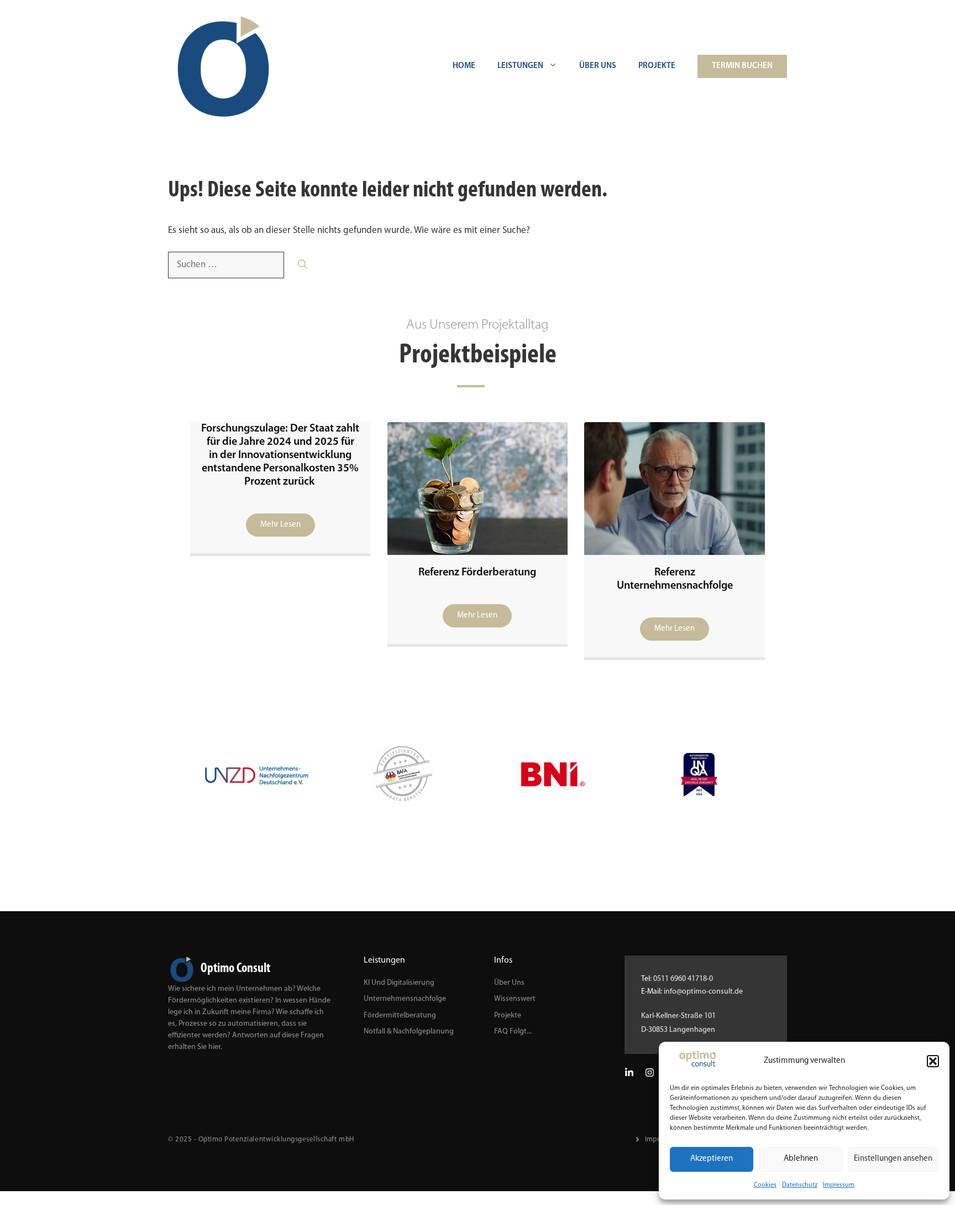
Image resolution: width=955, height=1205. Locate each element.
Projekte (656, 66)
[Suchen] (302, 265)
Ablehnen (801, 1159)
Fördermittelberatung (400, 1015)
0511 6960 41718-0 (683, 979)
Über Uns (597, 66)
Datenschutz (799, 1185)
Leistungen (520, 66)
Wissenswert (515, 999)
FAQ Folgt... (513, 1031)
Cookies (765, 1185)
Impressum (838, 1185)
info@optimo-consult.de (703, 992)
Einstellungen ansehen (893, 1159)
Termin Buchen (742, 66)
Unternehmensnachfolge (405, 999)
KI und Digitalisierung (399, 983)
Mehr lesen (280, 525)
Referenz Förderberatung (477, 572)
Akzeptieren (711, 1159)
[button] (932, 1061)
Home (464, 66)
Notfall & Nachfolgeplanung (409, 1031)
